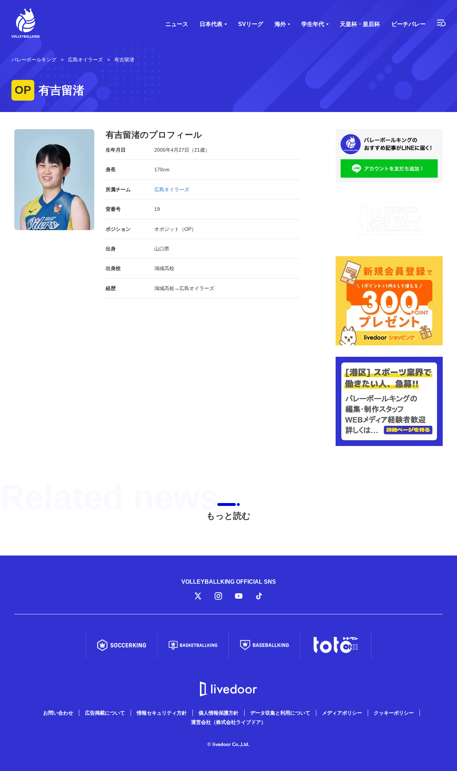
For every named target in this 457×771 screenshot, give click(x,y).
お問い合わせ (58, 713)
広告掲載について (105, 713)
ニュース (176, 24)
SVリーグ (250, 24)
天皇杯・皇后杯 (360, 24)
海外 (280, 24)
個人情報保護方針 (218, 713)
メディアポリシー (342, 713)
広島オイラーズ (171, 189)
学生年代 (312, 24)
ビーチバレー (408, 24)
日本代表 (211, 24)
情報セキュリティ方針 (162, 713)
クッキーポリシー (394, 713)
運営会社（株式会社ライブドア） (228, 722)
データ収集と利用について (280, 713)
